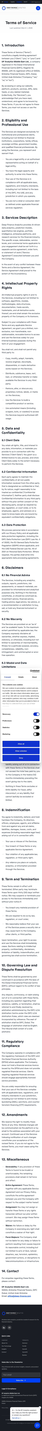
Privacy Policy (5, 1407)
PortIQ (24, 1346)
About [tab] (34, 677)
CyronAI (24, 1349)
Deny (21, 758)
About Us (4, 1343)
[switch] (36, 721)
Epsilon (24, 1355)
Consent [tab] (7, 677)
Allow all (21, 744)
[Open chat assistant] (37, 1425)
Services (24, 1343)
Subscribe (19, 1380)
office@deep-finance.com (19, 1296)
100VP (25, 2)
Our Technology (6, 1346)
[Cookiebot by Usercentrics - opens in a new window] (30, 671)
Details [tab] (21, 677)
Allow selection (21, 751)
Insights (4, 1349)
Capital (13, 2)
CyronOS (25, 1352)
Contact (4, 1352)
